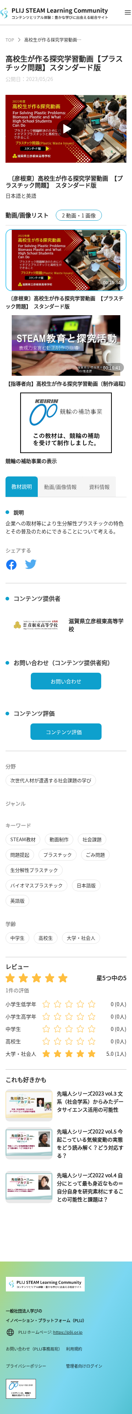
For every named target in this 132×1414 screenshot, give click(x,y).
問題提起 (19, 854)
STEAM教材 (23, 839)
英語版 (17, 900)
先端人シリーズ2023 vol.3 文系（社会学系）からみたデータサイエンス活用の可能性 (90, 1101)
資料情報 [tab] (99, 486)
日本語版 (86, 885)
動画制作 (59, 839)
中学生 (17, 937)
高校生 (45, 937)
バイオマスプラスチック (36, 885)
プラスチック (57, 854)
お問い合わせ (66, 681)
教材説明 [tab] (21, 486)
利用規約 (74, 1349)
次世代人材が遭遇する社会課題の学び (50, 780)
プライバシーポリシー (26, 1366)
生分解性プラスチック (34, 869)
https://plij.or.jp (67, 1332)
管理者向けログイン (84, 1366)
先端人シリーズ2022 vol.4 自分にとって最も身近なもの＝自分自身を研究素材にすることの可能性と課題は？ (90, 1187)
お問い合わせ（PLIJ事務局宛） (34, 1349)
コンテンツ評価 (64, 731)
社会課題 (92, 839)
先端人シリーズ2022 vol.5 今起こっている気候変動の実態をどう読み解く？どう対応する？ (90, 1143)
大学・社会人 (81, 937)
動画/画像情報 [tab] (60, 486)
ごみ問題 (95, 854)
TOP (10, 39)
